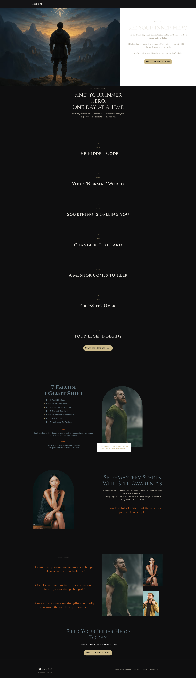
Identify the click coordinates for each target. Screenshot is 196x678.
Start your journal (57, 4)
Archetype (154, 669)
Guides (136, 669)
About (144, 669)
